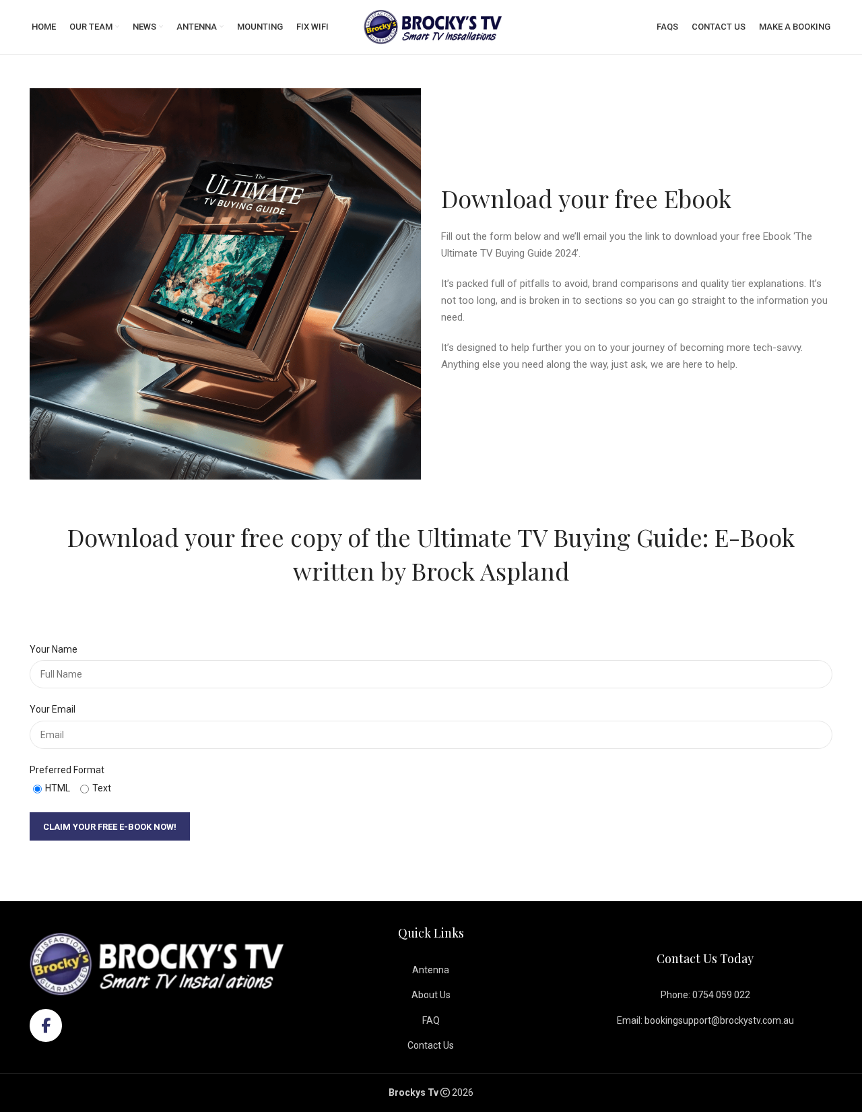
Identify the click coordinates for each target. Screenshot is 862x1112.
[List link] (431, 969)
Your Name (53, 649)
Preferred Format (67, 769)
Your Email (52, 709)
